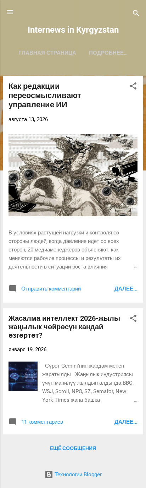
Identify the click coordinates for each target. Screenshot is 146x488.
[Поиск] (136, 14)
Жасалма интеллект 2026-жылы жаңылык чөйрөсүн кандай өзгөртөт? (64, 327)
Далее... (125, 289)
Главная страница (47, 53)
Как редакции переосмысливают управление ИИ (45, 95)
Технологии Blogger (77, 474)
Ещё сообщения (73, 448)
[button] (133, 87)
